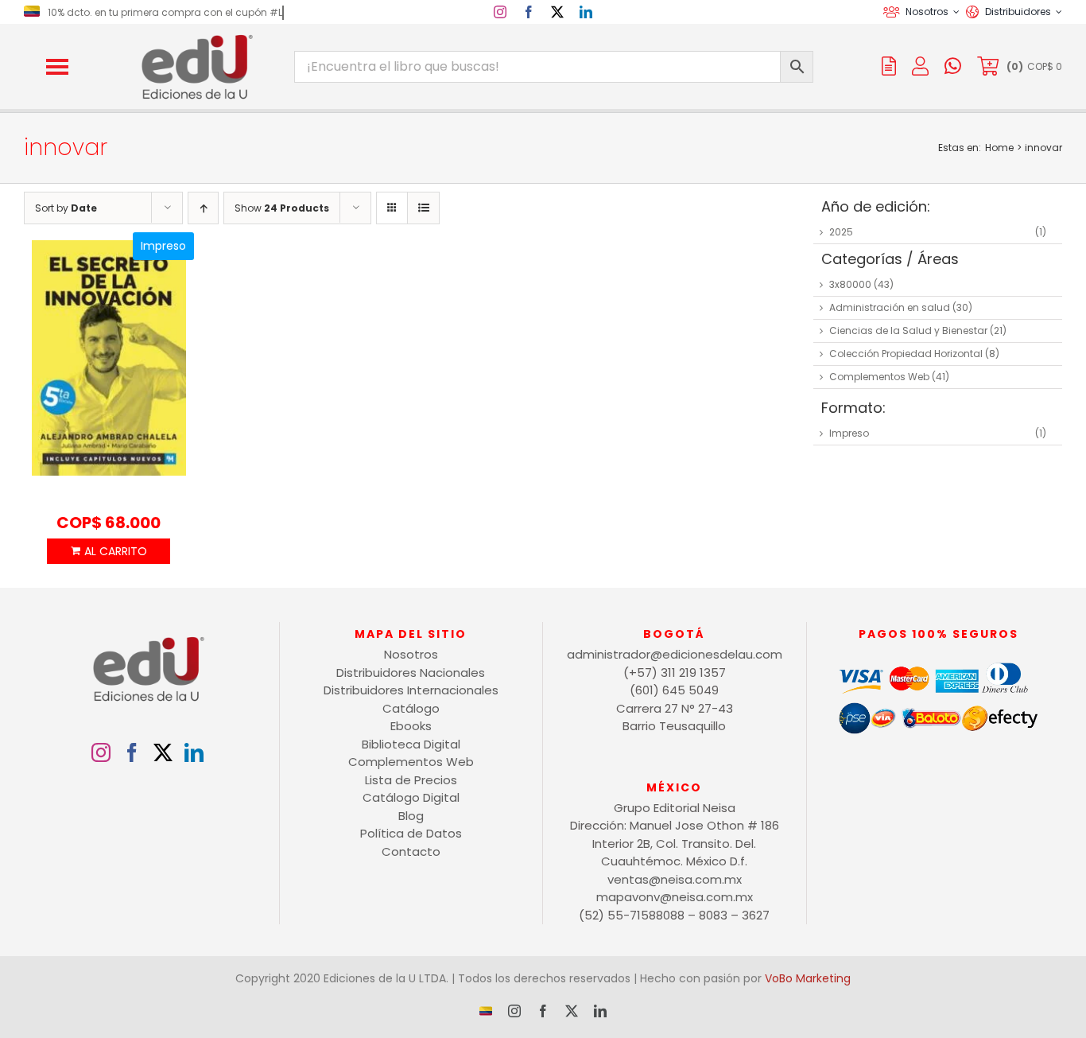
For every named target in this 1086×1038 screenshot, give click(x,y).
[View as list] (423, 208)
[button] (57, 67)
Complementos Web (879, 376)
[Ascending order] (203, 208)
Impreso (849, 433)
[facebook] (528, 12)
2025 (841, 232)
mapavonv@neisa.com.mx (674, 896)
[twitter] (557, 12)
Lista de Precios (411, 780)
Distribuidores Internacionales (411, 690)
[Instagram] (101, 752)
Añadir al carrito (108, 551)
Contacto (411, 851)
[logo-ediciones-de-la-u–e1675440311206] (195, 37)
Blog (411, 815)
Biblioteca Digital (411, 744)
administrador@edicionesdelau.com (674, 654)
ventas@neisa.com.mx (674, 879)
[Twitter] (163, 752)
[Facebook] (132, 752)
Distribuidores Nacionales (410, 672)
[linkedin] (586, 12)
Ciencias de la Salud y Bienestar (908, 330)
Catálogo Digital (411, 797)
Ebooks (411, 725)
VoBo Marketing (808, 978)
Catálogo (411, 708)
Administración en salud (889, 307)
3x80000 (850, 284)
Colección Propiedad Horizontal (906, 353)
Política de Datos (411, 833)
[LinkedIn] (194, 752)
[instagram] (500, 12)
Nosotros (411, 654)
